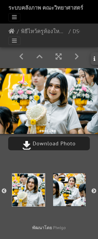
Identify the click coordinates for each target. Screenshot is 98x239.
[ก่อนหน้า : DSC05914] (21, 56)
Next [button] (94, 191)
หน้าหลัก (11, 31)
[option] (28, 190)
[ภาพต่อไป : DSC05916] (76, 56)
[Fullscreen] (58, 56)
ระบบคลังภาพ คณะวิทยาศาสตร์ (45, 7)
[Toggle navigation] (14, 17)
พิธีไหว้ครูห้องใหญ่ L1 (43, 31)
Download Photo (53, 143)
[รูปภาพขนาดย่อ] (39, 56)
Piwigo (59, 227)
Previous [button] (4, 191)
